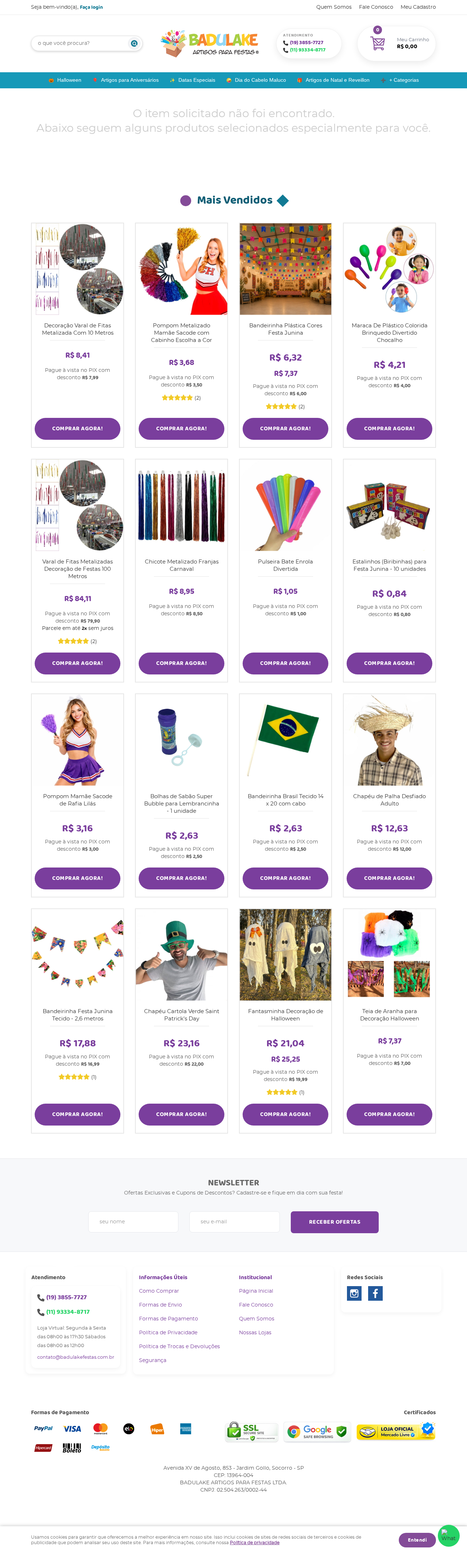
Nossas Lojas (255, 1332)
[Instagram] (354, 1293)
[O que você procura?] (134, 43)
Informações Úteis (163, 1277)
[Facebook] (375, 1293)
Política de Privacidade (168, 1332)
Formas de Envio (160, 1305)
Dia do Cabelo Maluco (260, 80)
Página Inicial (256, 1291)
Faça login (91, 7)
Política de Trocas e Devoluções (179, 1346)
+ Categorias (404, 80)
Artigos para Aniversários (130, 80)
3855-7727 (306, 42)
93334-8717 (307, 50)
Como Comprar (159, 1291)
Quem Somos (334, 7)
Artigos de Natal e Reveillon (338, 80)
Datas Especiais (196, 80)
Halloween (69, 80)
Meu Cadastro (418, 7)
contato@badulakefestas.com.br (75, 1357)
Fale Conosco (376, 7)
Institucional (255, 1277)
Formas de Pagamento (168, 1319)
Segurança (152, 1360)
